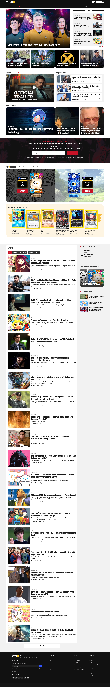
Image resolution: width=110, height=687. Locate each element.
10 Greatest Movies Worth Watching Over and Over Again (96, 296)
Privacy (91, 673)
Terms (90, 671)
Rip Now (22, 191)
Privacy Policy (71, 157)
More (100, 46)
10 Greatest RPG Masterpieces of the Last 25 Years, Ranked (53, 495)
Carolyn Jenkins (36, 405)
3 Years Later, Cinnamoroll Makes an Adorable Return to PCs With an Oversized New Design (52, 476)
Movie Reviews (87, 250)
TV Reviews (86, 252)
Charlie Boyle (36, 541)
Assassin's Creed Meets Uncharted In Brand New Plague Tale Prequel (52, 631)
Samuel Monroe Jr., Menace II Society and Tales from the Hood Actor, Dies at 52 (52, 593)
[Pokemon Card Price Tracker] (93, 2)
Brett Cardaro (36, 268)
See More (15, 72)
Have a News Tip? (93, 664)
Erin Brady (35, 307)
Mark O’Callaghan (37, 638)
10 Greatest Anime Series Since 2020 (45, 612)
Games (51, 667)
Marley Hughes (36, 501)
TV (50, 660)
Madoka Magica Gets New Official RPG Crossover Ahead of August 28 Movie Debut (82, 19)
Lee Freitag (35, 560)
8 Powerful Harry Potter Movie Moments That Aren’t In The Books (53, 534)
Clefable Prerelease (90, 230)
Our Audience (77, 660)
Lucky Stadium (30, 230)
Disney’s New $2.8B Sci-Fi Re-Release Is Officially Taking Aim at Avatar (52, 378)
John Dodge (75, 81)
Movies (51, 658)
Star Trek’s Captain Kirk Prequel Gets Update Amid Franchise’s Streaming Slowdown (50, 437)
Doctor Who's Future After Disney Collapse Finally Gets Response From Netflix (52, 418)
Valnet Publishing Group (31, 657)
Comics (51, 662)
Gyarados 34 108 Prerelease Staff (21, 229)
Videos (51, 669)
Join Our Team (77, 658)
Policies (91, 675)
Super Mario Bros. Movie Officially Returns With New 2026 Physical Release (53, 553)
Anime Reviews (87, 257)
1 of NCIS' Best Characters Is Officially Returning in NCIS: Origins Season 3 (52, 573)
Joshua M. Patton (37, 521)
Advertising (91, 662)
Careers (91, 660)
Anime (51, 664)
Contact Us (91, 658)
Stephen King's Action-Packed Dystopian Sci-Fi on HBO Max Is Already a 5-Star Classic (52, 398)
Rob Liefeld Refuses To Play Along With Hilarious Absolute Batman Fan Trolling (53, 457)
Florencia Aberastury (77, 90)
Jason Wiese (36, 462)
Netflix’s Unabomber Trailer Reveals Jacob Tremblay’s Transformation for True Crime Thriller (83, 35)
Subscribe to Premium (79, 669)
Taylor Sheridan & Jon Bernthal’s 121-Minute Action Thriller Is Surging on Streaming (85, 87)
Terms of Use (64, 157)
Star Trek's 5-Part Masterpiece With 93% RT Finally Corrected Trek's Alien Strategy (50, 514)
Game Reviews (87, 259)
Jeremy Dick (35, 423)
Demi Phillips (36, 326)
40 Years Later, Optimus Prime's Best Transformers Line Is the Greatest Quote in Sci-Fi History (96, 309)
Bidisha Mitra (36, 617)
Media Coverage (77, 667)
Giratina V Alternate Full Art (63, 230)
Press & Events (77, 664)
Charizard (43, 229)
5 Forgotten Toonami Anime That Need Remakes (82, 42)
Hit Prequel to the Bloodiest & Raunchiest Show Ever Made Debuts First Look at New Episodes (82, 27)
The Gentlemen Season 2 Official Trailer (20, 100)
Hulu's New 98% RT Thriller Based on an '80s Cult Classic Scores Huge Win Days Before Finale (53, 340)
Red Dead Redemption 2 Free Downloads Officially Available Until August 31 (50, 359)
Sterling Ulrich (36, 385)
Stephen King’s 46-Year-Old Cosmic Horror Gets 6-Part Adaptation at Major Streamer (86, 96)
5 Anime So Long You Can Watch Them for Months (95, 303)
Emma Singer (36, 366)
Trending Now (87, 291)
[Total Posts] (99, 80)
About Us (76, 662)
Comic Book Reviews (88, 255)
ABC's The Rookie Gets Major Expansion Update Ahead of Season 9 (86, 78)
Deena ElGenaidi (76, 99)
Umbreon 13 (73, 229)
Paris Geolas (36, 482)
